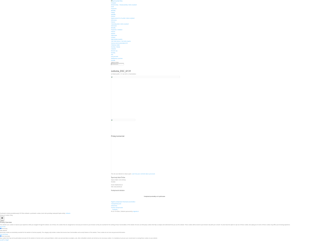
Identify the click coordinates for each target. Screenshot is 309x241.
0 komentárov (132, 74)
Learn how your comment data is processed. (143, 174)
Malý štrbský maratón (116, 39)
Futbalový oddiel (115, 45)
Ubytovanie (114, 35)
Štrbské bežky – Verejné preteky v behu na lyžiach (124, 5)
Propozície (114, 8)
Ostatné (113, 37)
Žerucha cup (114, 51)
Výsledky (113, 14)
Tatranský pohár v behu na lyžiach (120, 24)
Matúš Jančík (116, 74)
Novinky (113, 52)
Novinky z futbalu (115, 47)
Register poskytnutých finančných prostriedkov (123, 202)
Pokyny (113, 12)
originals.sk (136, 211)
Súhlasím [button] (68, 213)
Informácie (114, 20)
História (113, 16)
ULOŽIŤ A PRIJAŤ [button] (4, 240)
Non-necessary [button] (4, 234)
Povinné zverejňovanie (117, 207)
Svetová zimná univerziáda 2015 (119, 43)
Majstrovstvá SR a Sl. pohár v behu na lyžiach (123, 18)
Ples (112, 54)
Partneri (113, 22)
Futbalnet (113, 49)
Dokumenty (114, 205)
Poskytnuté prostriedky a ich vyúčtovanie (154, 196)
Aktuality (113, 10)
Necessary (4, 228)
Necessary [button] (2, 226)
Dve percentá (114, 56)
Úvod (112, 6)
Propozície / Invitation (116, 29)
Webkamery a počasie (117, 58)
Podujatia (113, 3)
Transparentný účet (116, 203)
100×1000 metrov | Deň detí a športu (121, 41)
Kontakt (113, 60)
